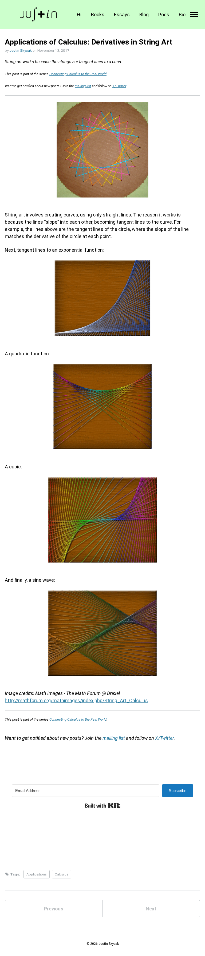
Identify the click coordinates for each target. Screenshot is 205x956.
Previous (53, 908)
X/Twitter (119, 86)
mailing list (83, 86)
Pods (163, 14)
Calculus (61, 874)
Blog (144, 14)
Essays (122, 14)
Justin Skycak (20, 50)
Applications (36, 874)
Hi (79, 14)
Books (97, 14)
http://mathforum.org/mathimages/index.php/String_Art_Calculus (76, 700)
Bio (182, 14)
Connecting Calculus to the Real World (78, 74)
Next (151, 908)
